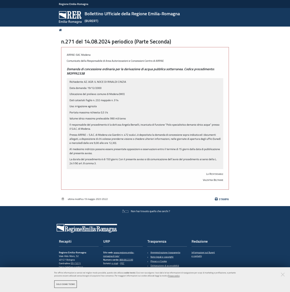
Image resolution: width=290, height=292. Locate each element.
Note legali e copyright (162, 257)
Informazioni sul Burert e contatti (203, 254)
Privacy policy (174, 275)
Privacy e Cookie (158, 261)
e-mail (115, 263)
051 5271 (76, 263)
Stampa (224, 199)
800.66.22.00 (126, 260)
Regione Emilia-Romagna (73, 4)
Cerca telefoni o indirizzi (71, 267)
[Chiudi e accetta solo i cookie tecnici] (282, 274)
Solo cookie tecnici (65, 284)
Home (61, 30)
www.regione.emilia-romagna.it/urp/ (118, 254)
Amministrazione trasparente (165, 252)
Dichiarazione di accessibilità (164, 265)
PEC (122, 263)
